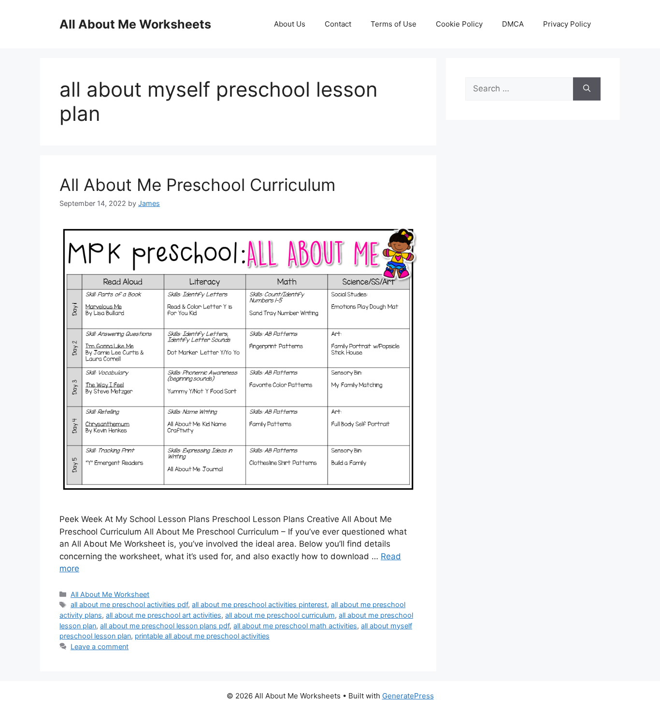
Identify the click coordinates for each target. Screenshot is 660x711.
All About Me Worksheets (135, 24)
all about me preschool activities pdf (129, 604)
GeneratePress (408, 695)
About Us (289, 24)
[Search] (587, 89)
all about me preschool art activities (163, 615)
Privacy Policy (567, 24)
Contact (338, 24)
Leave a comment (100, 646)
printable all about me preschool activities (202, 636)
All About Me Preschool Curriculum (197, 184)
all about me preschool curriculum (280, 615)
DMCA (513, 24)
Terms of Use (393, 24)
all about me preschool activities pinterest (259, 604)
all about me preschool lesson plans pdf (165, 626)
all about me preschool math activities (295, 626)
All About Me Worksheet (110, 594)
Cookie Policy (459, 24)
